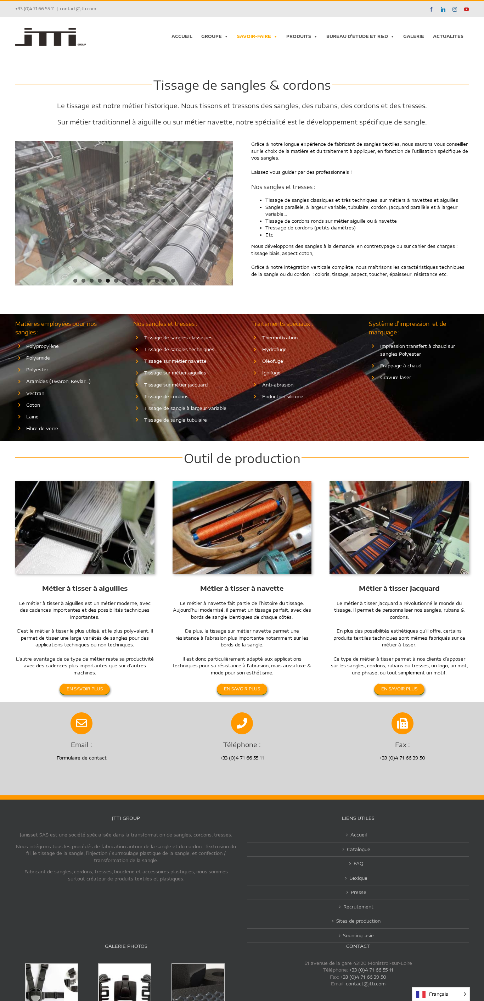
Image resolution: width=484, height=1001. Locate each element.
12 (165, 281)
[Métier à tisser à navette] (242, 483)
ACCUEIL (181, 36)
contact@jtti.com (78, 8)
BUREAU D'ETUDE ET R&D (357, 36)
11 (157, 281)
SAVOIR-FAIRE (254, 36)
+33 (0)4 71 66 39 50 (363, 977)
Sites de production (358, 921)
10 (149, 281)
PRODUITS (298, 36)
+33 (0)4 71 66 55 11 (371, 970)
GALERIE (413, 36)
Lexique (358, 878)
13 (173, 281)
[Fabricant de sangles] (84, 483)
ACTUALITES (448, 36)
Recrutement (358, 907)
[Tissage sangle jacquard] (399, 483)
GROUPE (211, 36)
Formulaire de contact (82, 758)
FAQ (359, 863)
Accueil (358, 835)
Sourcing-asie (358, 935)
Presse (358, 892)
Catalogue (358, 849)
